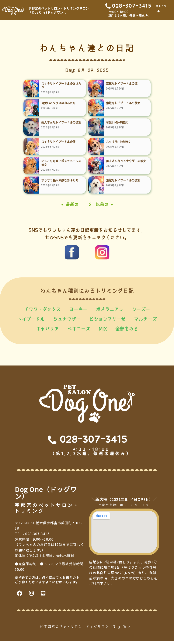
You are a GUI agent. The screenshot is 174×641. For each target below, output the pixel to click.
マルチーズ (145, 319)
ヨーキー (78, 309)
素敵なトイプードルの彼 (122, 83)
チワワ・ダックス (42, 309)
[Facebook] (19, 593)
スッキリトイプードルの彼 (58, 141)
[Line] (43, 593)
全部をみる (126, 328)
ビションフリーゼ (107, 319)
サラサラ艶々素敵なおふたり (60, 180)
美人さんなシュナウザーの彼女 (126, 161)
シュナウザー (66, 319)
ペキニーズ (78, 328)
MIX (103, 328)
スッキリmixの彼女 (118, 141)
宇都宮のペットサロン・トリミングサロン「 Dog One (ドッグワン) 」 (58, 10)
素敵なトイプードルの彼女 (123, 103)
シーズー (141, 309)
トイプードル (31, 319)
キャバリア (47, 328)
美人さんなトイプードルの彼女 (61, 122)
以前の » (104, 204)
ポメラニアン (109, 309)
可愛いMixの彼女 (117, 122)
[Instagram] (31, 593)
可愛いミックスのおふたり (58, 103)
